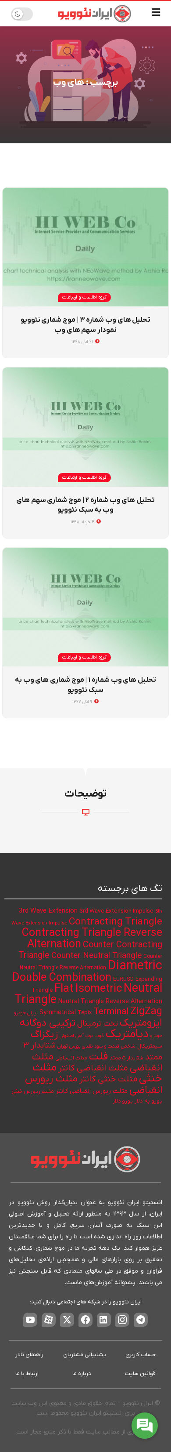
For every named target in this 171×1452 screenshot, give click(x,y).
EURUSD (123, 979)
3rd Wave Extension (48, 910)
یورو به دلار (148, 1101)
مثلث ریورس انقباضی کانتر (92, 1091)
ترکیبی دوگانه (47, 1023)
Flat (64, 989)
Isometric (98, 989)
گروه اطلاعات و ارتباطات (84, 297)
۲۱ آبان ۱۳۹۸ (82, 342)
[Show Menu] (156, 13)
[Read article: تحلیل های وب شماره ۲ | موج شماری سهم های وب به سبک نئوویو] (85, 427)
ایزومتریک (141, 1023)
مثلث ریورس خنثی (32, 1091)
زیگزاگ (44, 1034)
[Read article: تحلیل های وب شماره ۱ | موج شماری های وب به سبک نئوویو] (85, 607)
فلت (98, 1056)
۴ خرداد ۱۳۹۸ (83, 522)
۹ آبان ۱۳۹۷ (82, 702)
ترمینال (89, 1023)
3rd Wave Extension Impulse (116, 911)
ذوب (99, 1036)
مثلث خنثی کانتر (108, 1079)
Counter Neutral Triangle (96, 955)
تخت (110, 1024)
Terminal (110, 1012)
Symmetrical (57, 1012)
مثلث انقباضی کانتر (93, 1068)
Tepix (85, 1012)
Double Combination (61, 978)
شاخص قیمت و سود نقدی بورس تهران (96, 1046)
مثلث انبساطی (71, 1058)
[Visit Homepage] (94, 13)
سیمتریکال (149, 1046)
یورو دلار (123, 1101)
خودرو (156, 1036)
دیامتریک (127, 1034)
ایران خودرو (26, 1013)
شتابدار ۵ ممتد (126, 1058)
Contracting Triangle (115, 921)
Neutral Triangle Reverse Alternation (110, 1001)
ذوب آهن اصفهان (76, 1036)
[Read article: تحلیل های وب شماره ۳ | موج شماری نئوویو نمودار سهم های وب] (85, 247)
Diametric (135, 966)
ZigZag (146, 1011)
